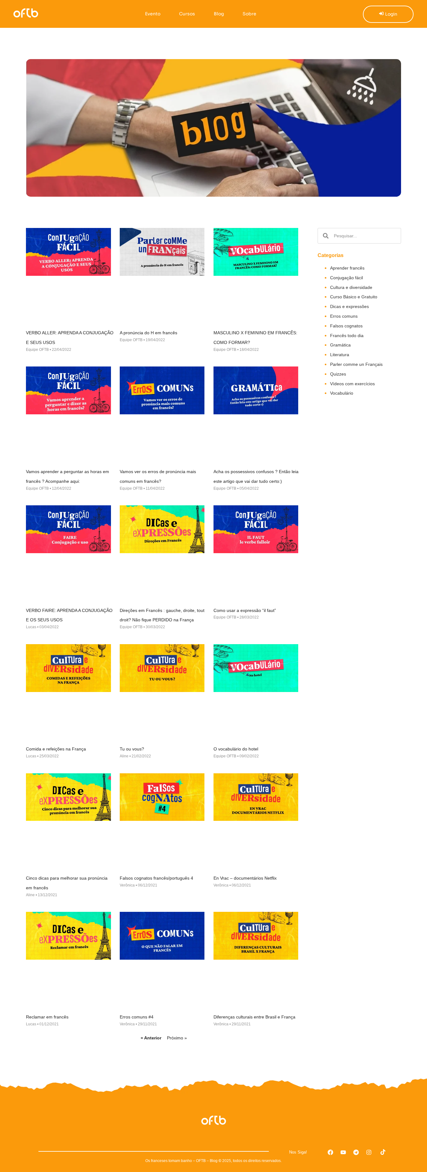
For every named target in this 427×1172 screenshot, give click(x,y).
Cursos (187, 14)
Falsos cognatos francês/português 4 (156, 878)
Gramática (340, 344)
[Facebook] (330, 1152)
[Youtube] (343, 1152)
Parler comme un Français (356, 364)
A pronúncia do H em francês (148, 332)
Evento (152, 14)
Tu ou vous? (132, 748)
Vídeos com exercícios (352, 383)
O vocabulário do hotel (236, 748)
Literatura (339, 354)
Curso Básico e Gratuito (353, 296)
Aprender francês (347, 267)
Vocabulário (341, 393)
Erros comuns (344, 316)
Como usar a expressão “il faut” (245, 610)
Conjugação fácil (346, 277)
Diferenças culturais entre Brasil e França (254, 1016)
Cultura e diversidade (351, 287)
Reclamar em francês (47, 1016)
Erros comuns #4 (136, 1016)
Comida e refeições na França (56, 748)
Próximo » (177, 1037)
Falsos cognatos (346, 325)
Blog (219, 14)
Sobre (249, 14)
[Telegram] (356, 1152)
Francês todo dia (347, 335)
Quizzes (338, 373)
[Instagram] (368, 1152)
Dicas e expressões (349, 306)
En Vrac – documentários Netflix (245, 878)
